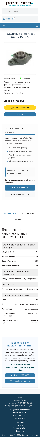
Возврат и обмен (20, 428)
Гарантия (20, 431)
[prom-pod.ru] (20, 4)
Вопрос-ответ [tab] (27, 213)
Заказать (20, 114)
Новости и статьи (20, 415)
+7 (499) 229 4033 (21, 188)
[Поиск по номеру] (36, 11)
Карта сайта (20, 418)
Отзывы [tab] (19, 219)
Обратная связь (20, 412)
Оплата (20, 425)
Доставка (20, 422)
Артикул (6, 78)
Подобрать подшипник (20, 410)
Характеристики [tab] (11, 213)
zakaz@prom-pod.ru (20, 194)
